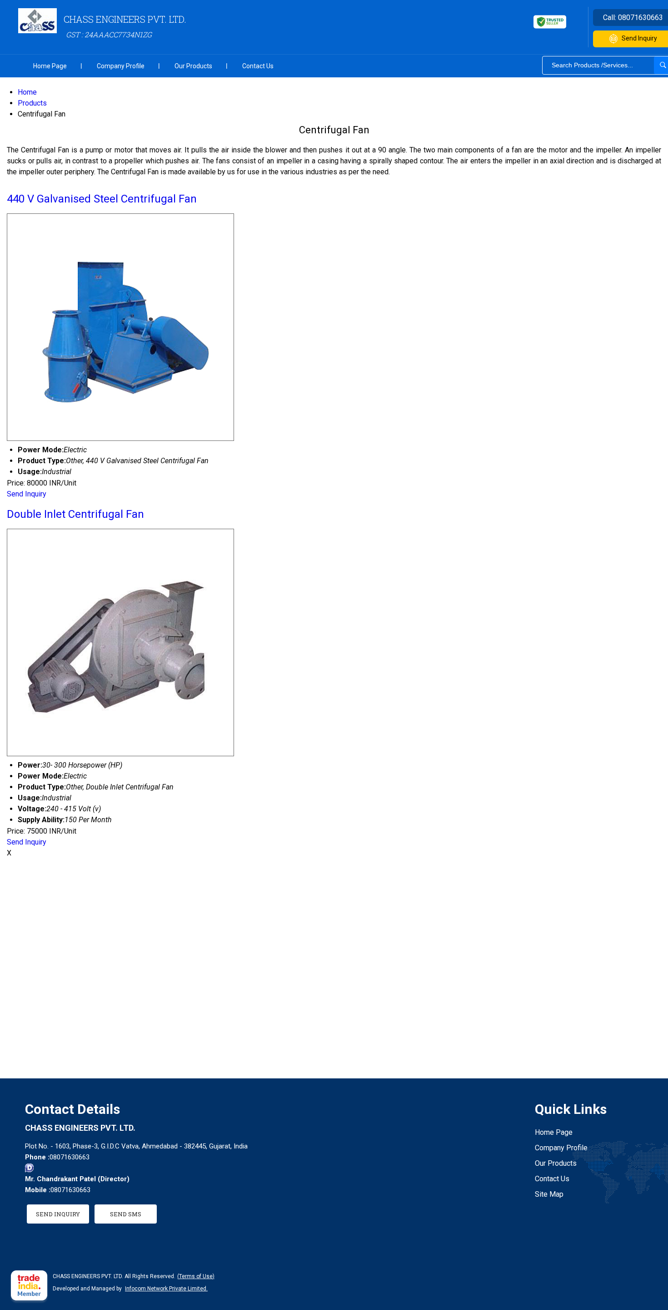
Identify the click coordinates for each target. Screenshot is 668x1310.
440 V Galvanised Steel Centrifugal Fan (102, 198)
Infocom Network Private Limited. (166, 1288)
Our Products (193, 66)
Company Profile (121, 66)
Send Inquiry (26, 494)
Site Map (549, 1194)
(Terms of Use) (195, 1276)
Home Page (50, 66)
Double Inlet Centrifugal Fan (75, 514)
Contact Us (258, 66)
